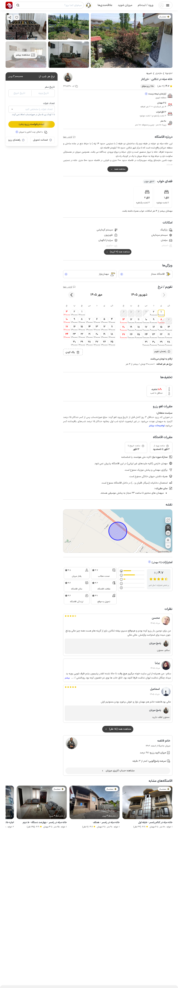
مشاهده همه (119, 169)
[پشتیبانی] (88, 5)
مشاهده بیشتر (23, 55)
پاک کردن (70, 352)
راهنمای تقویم (160, 351)
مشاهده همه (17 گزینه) (120, 251)
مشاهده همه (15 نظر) (120, 729)
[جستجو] (18, 5)
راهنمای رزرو (14, 140)
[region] (117, 531)
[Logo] (9, 5)
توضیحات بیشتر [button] (157, 425)
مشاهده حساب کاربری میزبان (120, 771)
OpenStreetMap (163, 552)
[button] (145, 5)
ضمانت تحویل (40, 140)
